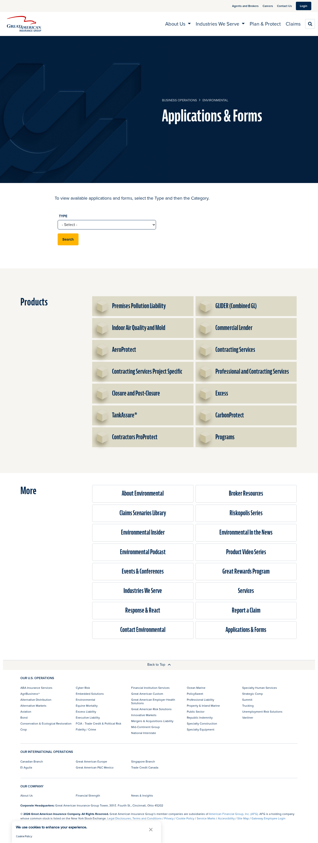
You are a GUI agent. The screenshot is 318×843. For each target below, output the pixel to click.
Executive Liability (88, 717)
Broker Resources (246, 493)
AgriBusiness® (30, 694)
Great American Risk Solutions (151, 709)
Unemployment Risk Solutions (262, 711)
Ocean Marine (196, 688)
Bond (24, 717)
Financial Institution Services (150, 688)
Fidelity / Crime (86, 729)
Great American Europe (91, 761)
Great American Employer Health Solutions (153, 701)
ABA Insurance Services (36, 688)
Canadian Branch (31, 761)
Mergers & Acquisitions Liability (152, 721)
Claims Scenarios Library (142, 513)
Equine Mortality (87, 705)
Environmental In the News (246, 532)
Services (246, 591)
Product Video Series (246, 552)
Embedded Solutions (90, 694)
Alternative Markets (33, 705)
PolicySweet (195, 694)
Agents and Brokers (245, 6)
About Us (26, 795)
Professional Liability (200, 699)
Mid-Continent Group (145, 727)
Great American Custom (147, 694)
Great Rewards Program (246, 571)
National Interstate (143, 733)
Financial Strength (88, 795)
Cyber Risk (83, 688)
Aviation (25, 711)
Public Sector (195, 711)
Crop (23, 729)
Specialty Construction (202, 723)
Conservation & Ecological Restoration (46, 723)
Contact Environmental (142, 630)
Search (68, 239)
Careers (268, 6)
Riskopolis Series (246, 513)
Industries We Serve (142, 591)
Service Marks (206, 818)
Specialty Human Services (259, 688)
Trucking (248, 705)
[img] (24, 24)
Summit (247, 699)
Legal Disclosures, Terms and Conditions (134, 818)
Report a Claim (246, 610)
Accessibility (226, 818)
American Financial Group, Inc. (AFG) (233, 814)
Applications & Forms (246, 630)
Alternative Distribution (35, 699)
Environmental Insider (143, 532)
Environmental (215, 100)
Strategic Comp (252, 694)
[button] (151, 829)
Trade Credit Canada (144, 767)
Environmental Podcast (143, 552)
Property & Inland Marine (203, 705)
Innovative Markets (144, 715)
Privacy (169, 818)
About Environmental (143, 493)
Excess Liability (86, 711)
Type (63, 216)
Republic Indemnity (200, 717)
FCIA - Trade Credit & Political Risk (98, 723)
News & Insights (142, 795)
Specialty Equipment (200, 729)
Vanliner (247, 717)
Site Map (243, 818)
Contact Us (284, 6)
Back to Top (156, 664)
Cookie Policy (185, 818)
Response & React (142, 610)
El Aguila (26, 767)
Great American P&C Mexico (95, 767)
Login (303, 6)
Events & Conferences (143, 571)
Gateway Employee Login (268, 818)
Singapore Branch (143, 761)
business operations (179, 100)
